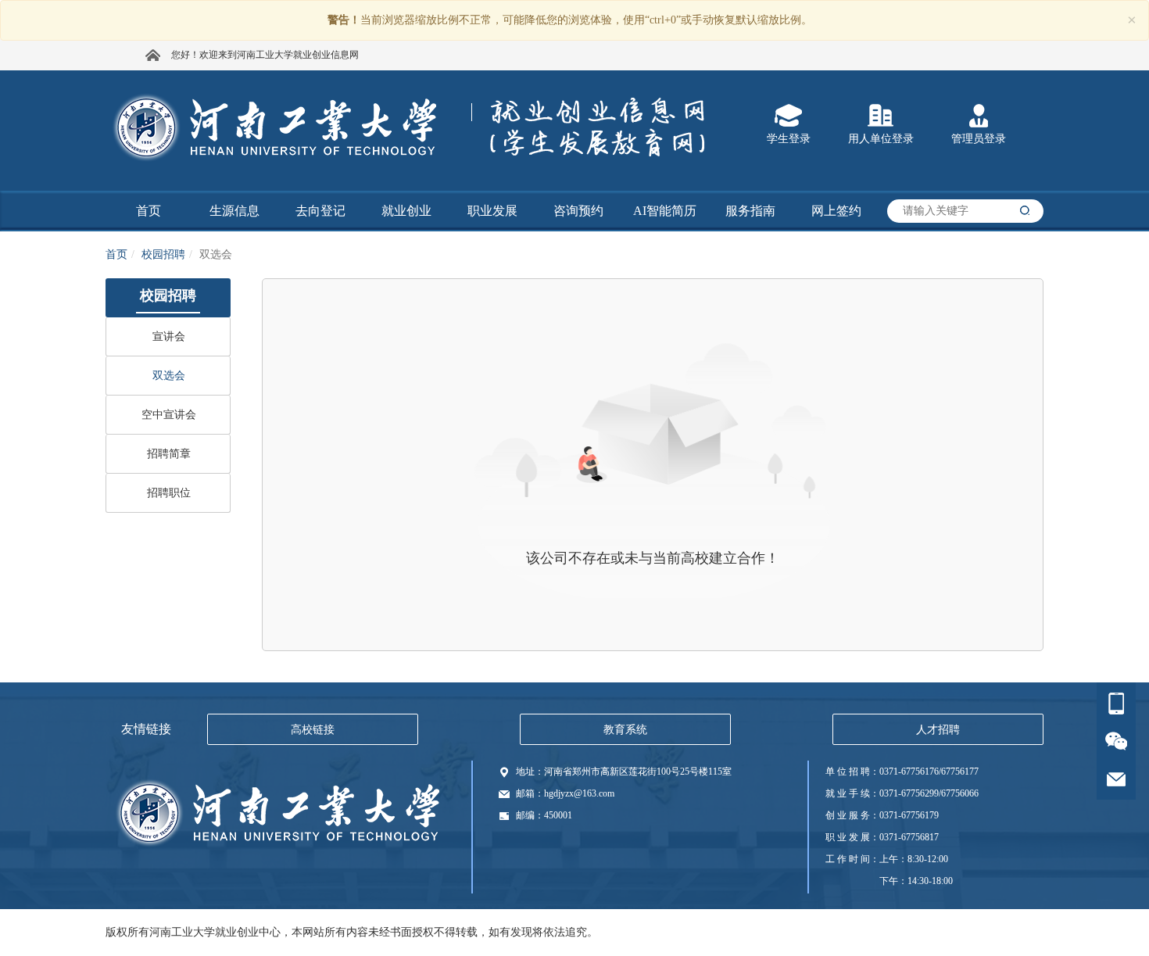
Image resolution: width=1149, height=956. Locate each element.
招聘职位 (169, 493)
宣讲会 (168, 336)
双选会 (168, 375)
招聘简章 (169, 454)
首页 (116, 254)
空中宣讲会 (168, 415)
